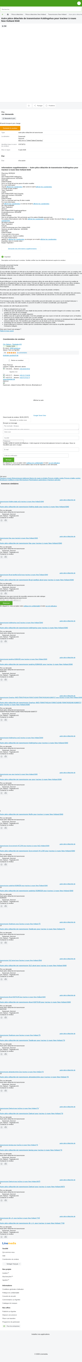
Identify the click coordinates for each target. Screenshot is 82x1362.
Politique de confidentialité (10, 1293)
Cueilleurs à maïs (13, 480)
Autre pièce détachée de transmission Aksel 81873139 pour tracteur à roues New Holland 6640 (35, 1002)
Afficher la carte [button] (38, 400)
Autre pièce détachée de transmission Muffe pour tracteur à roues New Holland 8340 (31, 814)
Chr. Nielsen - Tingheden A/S (12, 344)
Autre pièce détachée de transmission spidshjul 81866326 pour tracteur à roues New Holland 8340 (36, 891)
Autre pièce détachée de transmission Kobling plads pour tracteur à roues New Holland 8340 (34, 507)
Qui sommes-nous (8, 1252)
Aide (3, 1256)
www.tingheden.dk (9, 379)
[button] (79, 3)
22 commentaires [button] (22, 352)
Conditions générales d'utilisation (13, 1289)
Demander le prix (10, 118)
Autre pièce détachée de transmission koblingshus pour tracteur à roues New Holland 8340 (34, 628)
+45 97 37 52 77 (24, 377)
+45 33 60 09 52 (24, 369)
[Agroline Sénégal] (13, 3)
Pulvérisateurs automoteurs (38, 480)
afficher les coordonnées (14, 187)
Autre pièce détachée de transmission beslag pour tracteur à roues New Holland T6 (31, 1150)
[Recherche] (79, 9)
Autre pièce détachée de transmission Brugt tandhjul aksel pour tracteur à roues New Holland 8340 (37, 580)
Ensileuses (4, 480)
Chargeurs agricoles (53, 480)
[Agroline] (7, 14)
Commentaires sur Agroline (11, 1300)
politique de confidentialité (34, 463)
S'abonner (6, 603)
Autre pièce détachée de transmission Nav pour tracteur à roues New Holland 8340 (31, 543)
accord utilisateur (54, 463)
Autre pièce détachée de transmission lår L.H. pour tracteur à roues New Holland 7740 (32, 1223)
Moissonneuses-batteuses (21, 478)
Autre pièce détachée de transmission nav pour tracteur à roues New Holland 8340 (31, 779)
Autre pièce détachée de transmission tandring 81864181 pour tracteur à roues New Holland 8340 (36, 664)
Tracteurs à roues (6, 478)
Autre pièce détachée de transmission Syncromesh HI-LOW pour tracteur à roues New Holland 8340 (37, 851)
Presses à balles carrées (72, 478)
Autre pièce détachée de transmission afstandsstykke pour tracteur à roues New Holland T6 (34, 1077)
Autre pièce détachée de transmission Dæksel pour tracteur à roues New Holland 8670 (32, 1187)
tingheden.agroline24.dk (10, 355)
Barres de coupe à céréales (39, 478)
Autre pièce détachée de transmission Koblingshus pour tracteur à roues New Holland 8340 (34, 743)
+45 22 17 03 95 (24, 375)
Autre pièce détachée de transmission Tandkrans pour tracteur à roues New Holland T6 (32, 929)
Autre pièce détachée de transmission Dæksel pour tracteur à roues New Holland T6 (31, 1113)
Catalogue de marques (9, 1303)
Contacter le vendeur (10, 128)
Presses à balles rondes (56, 478)
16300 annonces (15, 348)
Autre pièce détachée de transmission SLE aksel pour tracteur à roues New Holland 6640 (33, 966)
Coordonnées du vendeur (10, 1259)
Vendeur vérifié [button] (10, 346)
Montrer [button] (16, 369)
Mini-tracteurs (24, 480)
